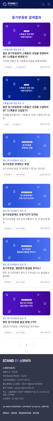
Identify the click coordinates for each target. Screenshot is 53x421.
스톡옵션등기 (21, 67)
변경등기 (9, 174)
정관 (7, 124)
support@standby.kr (24, 387)
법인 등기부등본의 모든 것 (14, 160)
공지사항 (36, 412)
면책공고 (6, 412)
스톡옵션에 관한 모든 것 (13, 49)
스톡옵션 (9, 67)
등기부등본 (21, 174)
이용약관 (14, 412)
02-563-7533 (17, 398)
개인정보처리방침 (25, 412)
